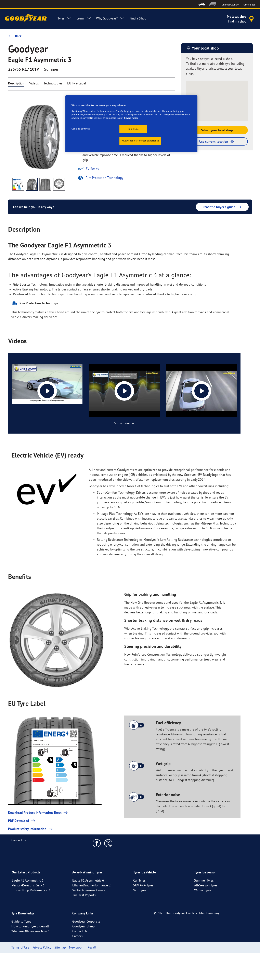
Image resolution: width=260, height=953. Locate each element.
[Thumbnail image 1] (18, 184)
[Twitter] (108, 843)
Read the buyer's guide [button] (219, 207)
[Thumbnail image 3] (45, 184)
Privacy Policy (131, 118)
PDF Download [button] (18, 821)
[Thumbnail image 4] (59, 184)
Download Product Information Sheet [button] (35, 813)
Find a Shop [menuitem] (138, 18)
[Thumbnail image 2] (32, 184)
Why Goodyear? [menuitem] (106, 18)
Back (18, 36)
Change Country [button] (230, 4)
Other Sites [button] (249, 4)
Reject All (133, 128)
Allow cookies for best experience (140, 140)
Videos (34, 83)
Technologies (53, 83)
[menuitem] (201, 4)
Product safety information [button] (27, 829)
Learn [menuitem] (80, 18)
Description (16, 83)
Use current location (213, 141)
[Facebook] (97, 843)
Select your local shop (217, 130)
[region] (131, 123)
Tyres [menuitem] (61, 18)
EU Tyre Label (76, 83)
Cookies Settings (81, 128)
